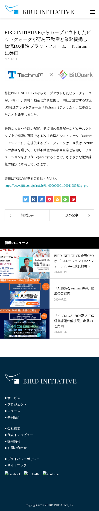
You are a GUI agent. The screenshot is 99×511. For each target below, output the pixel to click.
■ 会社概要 (12, 428)
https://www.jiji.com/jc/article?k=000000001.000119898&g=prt (46, 185)
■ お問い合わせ (16, 448)
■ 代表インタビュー (19, 435)
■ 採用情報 (12, 441)
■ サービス (12, 398)
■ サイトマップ (16, 465)
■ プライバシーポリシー (22, 459)
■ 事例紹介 (12, 417)
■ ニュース (12, 411)
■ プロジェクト (16, 404)
